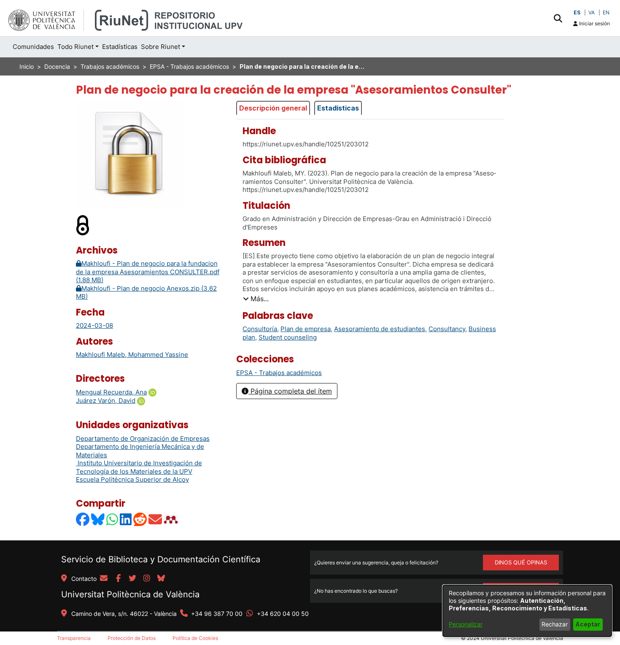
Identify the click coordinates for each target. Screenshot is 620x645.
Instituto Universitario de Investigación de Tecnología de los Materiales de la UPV (139, 467)
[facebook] (118, 578)
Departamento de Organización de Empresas (143, 438)
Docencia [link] (57, 66)
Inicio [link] (26, 66)
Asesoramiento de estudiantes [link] (379, 329)
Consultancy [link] (447, 329)
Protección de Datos (132, 638)
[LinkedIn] (126, 519)
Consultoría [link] (260, 329)
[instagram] (147, 578)
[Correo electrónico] (155, 519)
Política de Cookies (195, 638)
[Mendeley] (172, 519)
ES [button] (577, 12)
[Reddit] (140, 519)
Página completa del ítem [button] (290, 391)
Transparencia (74, 638)
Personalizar (466, 624)
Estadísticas (338, 108)
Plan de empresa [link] (305, 329)
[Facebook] (83, 519)
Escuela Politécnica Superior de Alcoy (132, 479)
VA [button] (591, 12)
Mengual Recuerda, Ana (111, 392)
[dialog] (527, 611)
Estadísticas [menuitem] (119, 47)
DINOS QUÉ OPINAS (521, 562)
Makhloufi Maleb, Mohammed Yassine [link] (132, 355)
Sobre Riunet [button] (160, 47)
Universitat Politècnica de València (130, 594)
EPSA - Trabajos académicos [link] (189, 66)
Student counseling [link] (288, 337)
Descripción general (273, 108)
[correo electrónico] (104, 578)
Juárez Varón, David (105, 401)
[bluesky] (161, 578)
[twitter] (132, 578)
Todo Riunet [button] (75, 47)
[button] (558, 18)
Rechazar (555, 624)
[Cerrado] (83, 225)
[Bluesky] (98, 519)
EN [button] (606, 12)
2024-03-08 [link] (94, 325)
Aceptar (587, 624)
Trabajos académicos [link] (110, 66)
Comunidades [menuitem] (33, 47)
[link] (279, 373)
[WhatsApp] (112, 519)
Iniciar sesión (594, 23)
